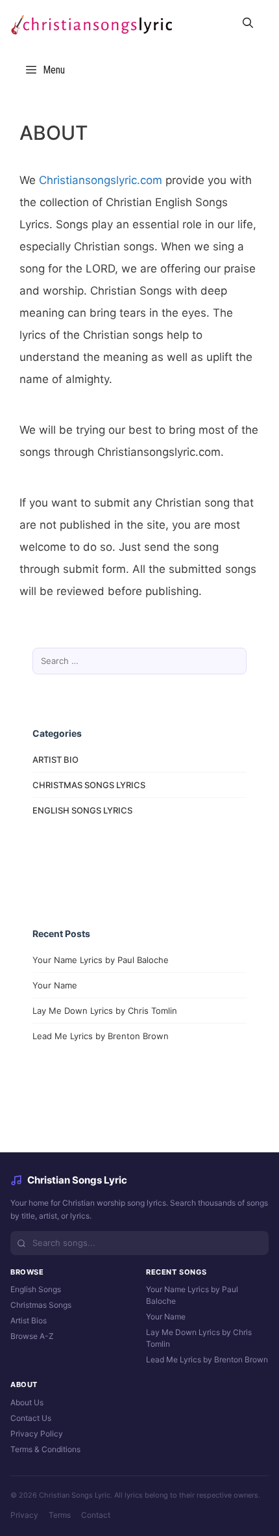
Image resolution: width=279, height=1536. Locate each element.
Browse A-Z (32, 1336)
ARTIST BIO (55, 759)
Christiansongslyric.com (100, 180)
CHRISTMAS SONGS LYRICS (88, 785)
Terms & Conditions (45, 1449)
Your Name (54, 985)
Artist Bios (28, 1320)
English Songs (35, 1289)
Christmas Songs (40, 1305)
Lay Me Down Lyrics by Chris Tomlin (104, 1010)
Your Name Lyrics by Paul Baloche (100, 960)
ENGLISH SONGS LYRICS (82, 810)
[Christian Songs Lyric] (90, 23)
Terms (60, 1515)
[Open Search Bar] (247, 23)
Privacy (24, 1515)
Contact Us (30, 1418)
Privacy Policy (36, 1433)
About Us (26, 1402)
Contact (95, 1515)
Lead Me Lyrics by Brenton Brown (100, 1036)
